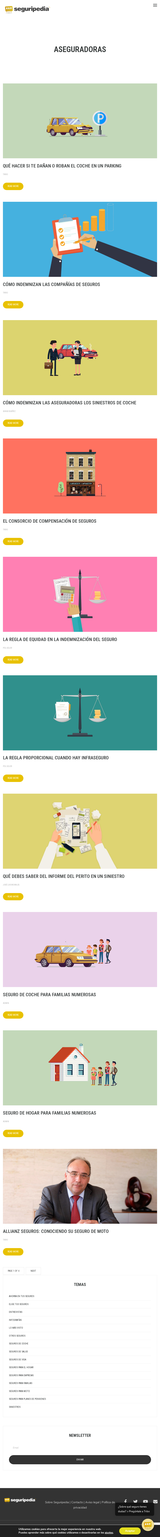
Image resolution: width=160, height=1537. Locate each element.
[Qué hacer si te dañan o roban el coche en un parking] (80, 121)
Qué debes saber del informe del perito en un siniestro (63, 876)
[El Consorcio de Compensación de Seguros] (80, 476)
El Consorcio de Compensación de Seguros (49, 521)
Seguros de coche (18, 1343)
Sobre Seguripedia (57, 1502)
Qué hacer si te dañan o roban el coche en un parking (62, 166)
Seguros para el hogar (21, 1367)
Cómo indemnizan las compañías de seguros (51, 284)
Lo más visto (16, 1327)
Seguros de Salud (18, 1351)
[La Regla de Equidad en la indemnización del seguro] (80, 594)
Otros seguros (17, 1335)
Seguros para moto (19, 1391)
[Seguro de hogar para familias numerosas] (80, 1068)
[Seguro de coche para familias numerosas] (80, 949)
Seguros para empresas (21, 1375)
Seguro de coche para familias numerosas (49, 994)
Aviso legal (92, 1502)
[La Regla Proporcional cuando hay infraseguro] (80, 712)
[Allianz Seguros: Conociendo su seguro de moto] (80, 1186)
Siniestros (14, 1407)
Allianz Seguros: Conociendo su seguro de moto (56, 1231)
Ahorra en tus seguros (21, 1296)
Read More (13, 186)
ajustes (109, 1532)
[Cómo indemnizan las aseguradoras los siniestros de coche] (80, 357)
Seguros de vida (17, 1359)
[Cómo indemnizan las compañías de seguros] (80, 239)
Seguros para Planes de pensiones (27, 1399)
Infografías (15, 1320)
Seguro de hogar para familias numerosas (49, 1113)
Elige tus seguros (18, 1304)
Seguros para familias (20, 1383)
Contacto (77, 1502)
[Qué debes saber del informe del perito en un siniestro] (80, 831)
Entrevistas (15, 1312)
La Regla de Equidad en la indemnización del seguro (60, 639)
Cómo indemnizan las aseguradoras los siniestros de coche (69, 402)
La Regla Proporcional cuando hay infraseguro (56, 758)
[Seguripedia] (27, 8)
